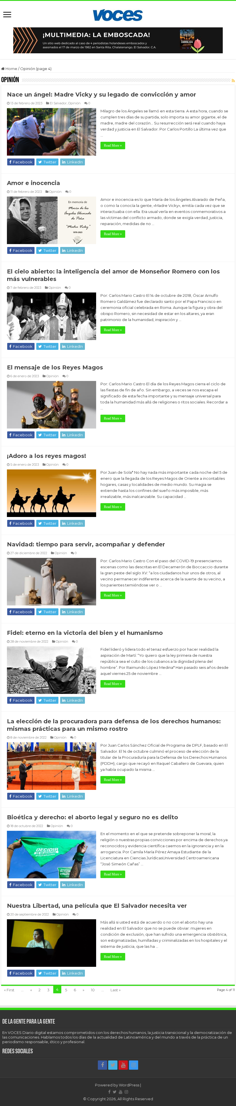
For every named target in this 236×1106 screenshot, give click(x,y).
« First (9, 990)
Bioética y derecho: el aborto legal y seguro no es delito (92, 817)
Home (11, 68)
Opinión (74, 103)
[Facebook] (102, 1065)
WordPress (129, 1085)
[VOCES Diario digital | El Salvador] (118, 14)
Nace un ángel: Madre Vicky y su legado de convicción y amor (101, 94)
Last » (116, 990)
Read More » (113, 146)
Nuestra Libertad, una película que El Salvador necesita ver (97, 905)
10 (93, 990)
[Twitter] (112, 1065)
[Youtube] (123, 1065)
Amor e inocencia (33, 183)
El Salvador (58, 103)
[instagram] (133, 1065)
